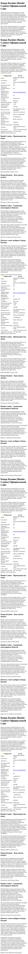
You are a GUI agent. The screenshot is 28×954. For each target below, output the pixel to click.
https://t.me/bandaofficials (19, 92)
